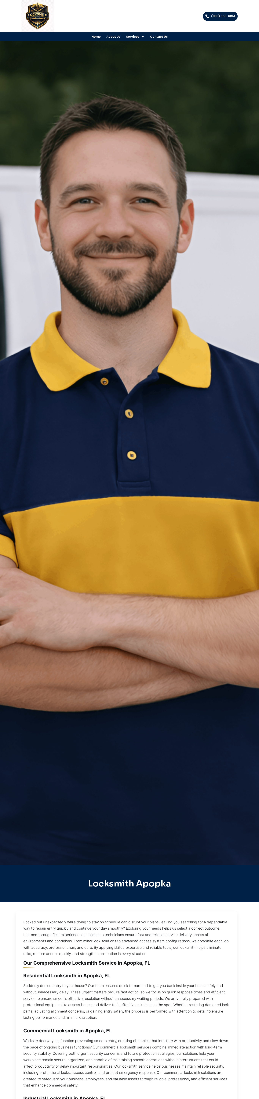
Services (132, 36)
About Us (113, 36)
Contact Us (159, 36)
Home (96, 36)
